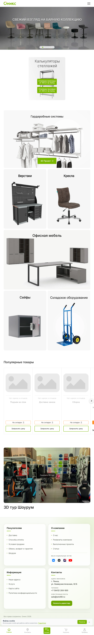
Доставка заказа (47, 402)
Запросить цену (18, 429)
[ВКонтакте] (53, 560)
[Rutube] (64, 560)
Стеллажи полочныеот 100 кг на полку (47, 82)
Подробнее (42, 623)
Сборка (76, 402)
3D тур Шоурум (19, 507)
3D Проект (46, 161)
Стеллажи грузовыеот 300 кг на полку (47, 90)
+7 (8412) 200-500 (59, 590)
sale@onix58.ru (58, 597)
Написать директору (61, 603)
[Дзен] (59, 560)
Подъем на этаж (18, 402)
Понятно (82, 622)
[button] (42, 47)
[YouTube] (70, 560)
